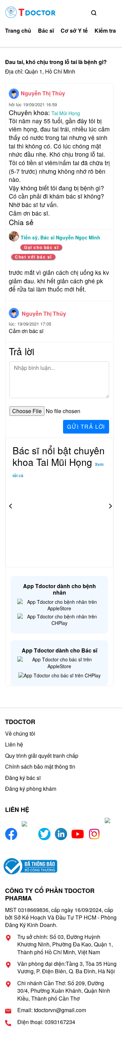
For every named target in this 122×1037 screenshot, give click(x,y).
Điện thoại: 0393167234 (46, 1022)
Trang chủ (18, 30)
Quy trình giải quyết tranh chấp (41, 755)
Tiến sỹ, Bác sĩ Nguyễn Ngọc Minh (60, 237)
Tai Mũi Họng (66, 113)
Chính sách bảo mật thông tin (40, 766)
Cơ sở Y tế (74, 30)
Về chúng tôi (20, 733)
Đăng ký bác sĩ (23, 778)
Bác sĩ (46, 30)
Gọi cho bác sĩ (41, 247)
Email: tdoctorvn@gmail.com (51, 1010)
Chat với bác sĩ (33, 257)
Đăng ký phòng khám (30, 788)
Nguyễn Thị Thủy (43, 93)
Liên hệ (14, 744)
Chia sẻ (21, 222)
